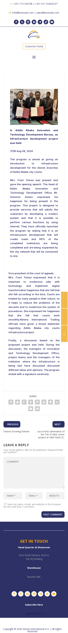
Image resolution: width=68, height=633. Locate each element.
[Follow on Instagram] (28, 22)
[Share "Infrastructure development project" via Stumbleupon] (57, 402)
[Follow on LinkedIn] (34, 22)
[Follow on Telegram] (40, 22)
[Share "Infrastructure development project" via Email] (30, 408)
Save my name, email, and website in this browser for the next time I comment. (32, 505)
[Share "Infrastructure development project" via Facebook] (11, 402)
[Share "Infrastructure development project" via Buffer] (50, 402)
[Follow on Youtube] (52, 22)
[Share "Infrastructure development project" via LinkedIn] (44, 402)
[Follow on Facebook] (16, 22)
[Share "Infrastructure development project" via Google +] (24, 402)
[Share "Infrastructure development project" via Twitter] (17, 402)
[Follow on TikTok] (46, 22)
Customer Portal (34, 46)
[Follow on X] (22, 22)
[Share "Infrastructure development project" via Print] (37, 408)
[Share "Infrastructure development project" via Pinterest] (37, 402)
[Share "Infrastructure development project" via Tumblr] (30, 402)
